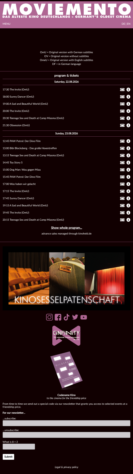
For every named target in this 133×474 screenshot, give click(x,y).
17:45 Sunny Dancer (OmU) (18, 198)
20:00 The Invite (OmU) (16, 111)
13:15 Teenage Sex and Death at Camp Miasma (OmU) (33, 155)
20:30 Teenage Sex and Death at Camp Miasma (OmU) (33, 118)
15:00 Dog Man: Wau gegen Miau (22, 169)
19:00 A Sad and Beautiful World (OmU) (25, 104)
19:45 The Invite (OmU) (16, 212)
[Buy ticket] (121, 90)
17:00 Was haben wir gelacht (19, 184)
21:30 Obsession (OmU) (16, 125)
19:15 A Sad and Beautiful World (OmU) (25, 205)
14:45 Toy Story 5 (13, 162)
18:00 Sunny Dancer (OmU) (18, 96)
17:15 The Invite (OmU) (16, 191)
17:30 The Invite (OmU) (16, 89)
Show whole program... (66, 227)
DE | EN (126, 24)
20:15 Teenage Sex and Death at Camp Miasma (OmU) (33, 220)
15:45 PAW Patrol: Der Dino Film (22, 177)
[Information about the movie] (128, 90)
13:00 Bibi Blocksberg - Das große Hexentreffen (30, 148)
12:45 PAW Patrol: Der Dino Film (22, 141)
